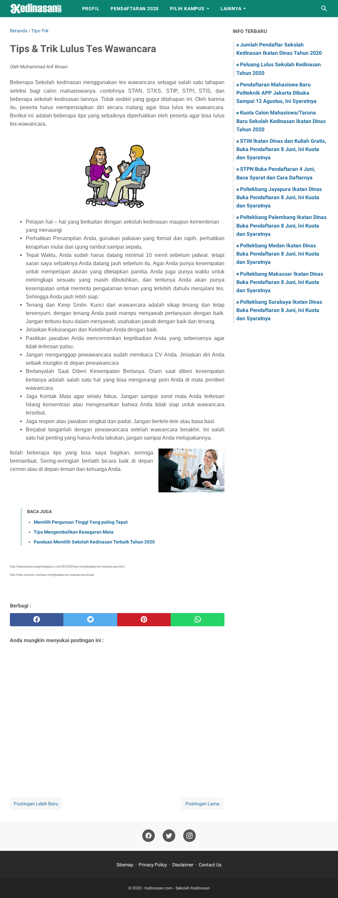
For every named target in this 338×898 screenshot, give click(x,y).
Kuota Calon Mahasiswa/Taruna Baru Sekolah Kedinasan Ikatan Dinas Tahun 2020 (281, 120)
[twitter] (90, 619)
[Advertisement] (117, 712)
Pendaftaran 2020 (135, 8)
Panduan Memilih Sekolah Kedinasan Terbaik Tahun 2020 (94, 541)
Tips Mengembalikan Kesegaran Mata (74, 532)
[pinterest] (144, 619)
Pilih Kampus (187, 8)
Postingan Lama (203, 803)
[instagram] (189, 835)
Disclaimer (182, 864)
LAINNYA (231, 8)
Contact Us (210, 864)
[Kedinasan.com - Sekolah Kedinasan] (40, 8)
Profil (91, 8)
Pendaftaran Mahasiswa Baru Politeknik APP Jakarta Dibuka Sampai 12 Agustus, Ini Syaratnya (276, 92)
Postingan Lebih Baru (36, 803)
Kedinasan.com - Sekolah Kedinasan (177, 888)
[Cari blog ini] (324, 9)
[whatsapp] (197, 619)
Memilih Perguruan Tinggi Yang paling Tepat (81, 522)
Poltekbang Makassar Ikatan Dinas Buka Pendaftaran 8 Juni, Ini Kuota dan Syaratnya (279, 282)
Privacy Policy (153, 864)
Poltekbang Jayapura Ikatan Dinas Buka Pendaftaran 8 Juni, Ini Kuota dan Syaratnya (279, 197)
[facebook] (36, 619)
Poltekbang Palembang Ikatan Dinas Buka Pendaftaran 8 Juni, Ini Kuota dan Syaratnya (281, 225)
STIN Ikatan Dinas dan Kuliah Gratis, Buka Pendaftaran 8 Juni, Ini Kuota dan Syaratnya (281, 149)
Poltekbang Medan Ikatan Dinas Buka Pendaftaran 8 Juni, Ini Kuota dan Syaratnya (277, 253)
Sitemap (125, 864)
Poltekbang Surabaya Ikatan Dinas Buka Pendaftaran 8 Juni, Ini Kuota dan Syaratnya (279, 310)
